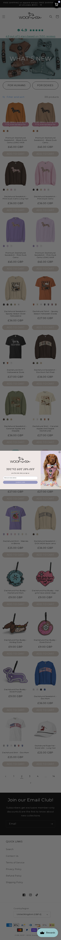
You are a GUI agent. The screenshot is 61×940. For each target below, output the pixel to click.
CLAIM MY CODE (20, 482)
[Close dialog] (60, 452)
